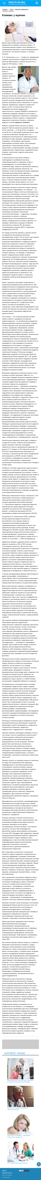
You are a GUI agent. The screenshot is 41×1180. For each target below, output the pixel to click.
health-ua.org (17, 3)
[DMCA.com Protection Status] (24, 1171)
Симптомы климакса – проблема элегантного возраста (18, 1136)
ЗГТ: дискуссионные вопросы (17, 1163)
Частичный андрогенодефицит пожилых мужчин (18, 1108)
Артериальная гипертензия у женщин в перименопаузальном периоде (20, 1081)
